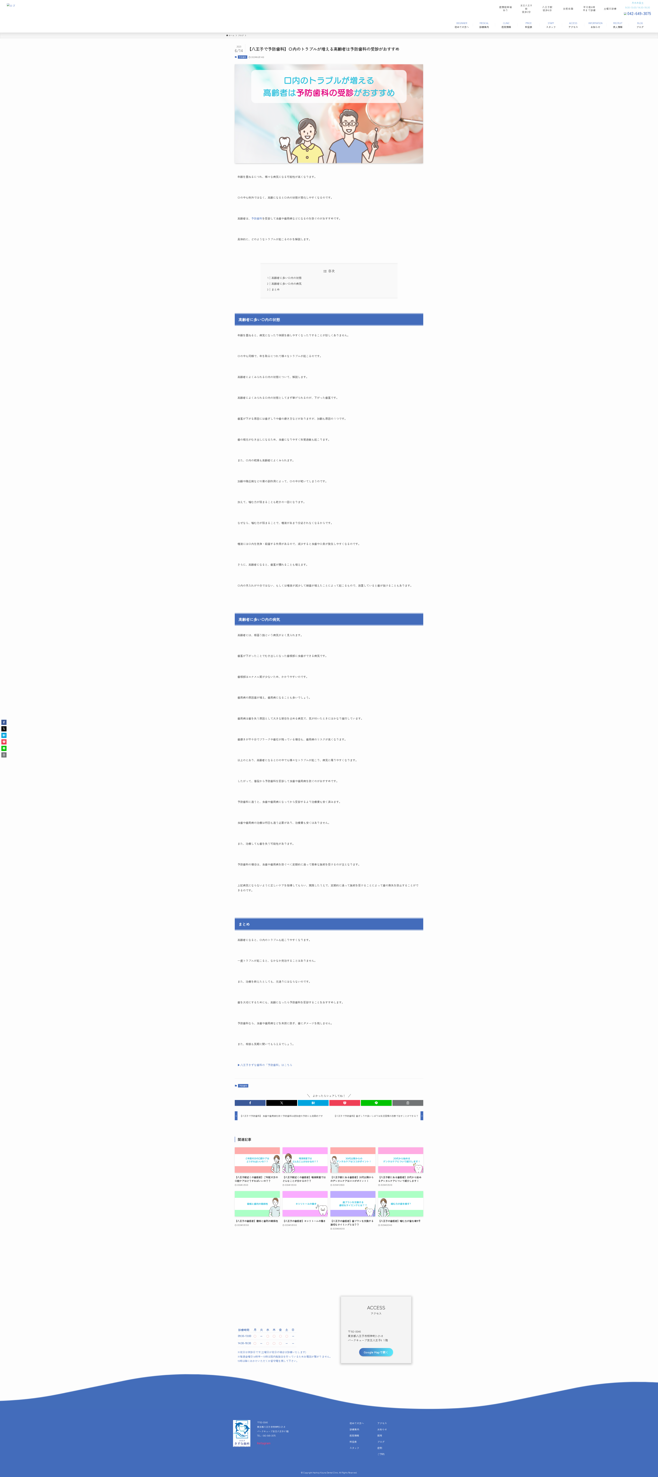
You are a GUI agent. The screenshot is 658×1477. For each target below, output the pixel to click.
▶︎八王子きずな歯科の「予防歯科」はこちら (264, 1065)
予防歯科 (242, 57)
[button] (250, 1103)
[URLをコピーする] (407, 1103)
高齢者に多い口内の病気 (286, 283)
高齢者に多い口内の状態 (286, 278)
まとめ (275, 289)
